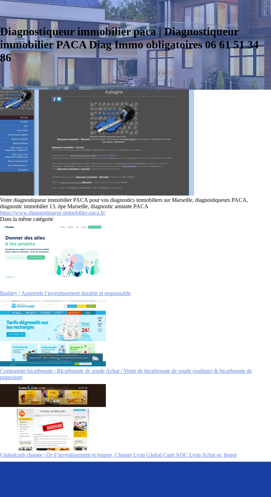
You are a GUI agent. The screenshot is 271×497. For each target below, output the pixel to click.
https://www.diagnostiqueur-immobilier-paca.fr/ (53, 213)
